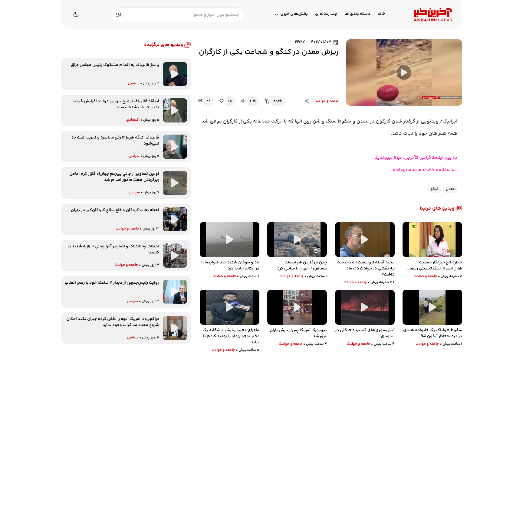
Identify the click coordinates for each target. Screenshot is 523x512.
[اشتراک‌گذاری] (307, 101)
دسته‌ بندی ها (357, 14)
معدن (450, 189)
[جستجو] (119, 14)
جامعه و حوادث (327, 101)
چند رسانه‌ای (326, 14)
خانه (381, 14)
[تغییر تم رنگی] (76, 14)
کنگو (434, 189)
